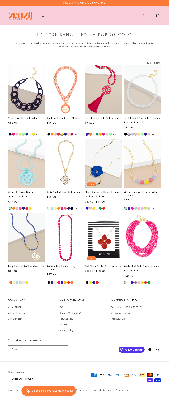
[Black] (10, 134)
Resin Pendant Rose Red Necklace (64, 192)
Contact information (103, 390)
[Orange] (52, 134)
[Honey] (100, 134)
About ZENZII (14, 307)
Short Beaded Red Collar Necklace (142, 118)
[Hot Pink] (13, 134)
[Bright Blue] (10, 208)
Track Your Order (119, 318)
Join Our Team (15, 318)
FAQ (62, 307)
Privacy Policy (66, 330)
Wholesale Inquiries (120, 313)
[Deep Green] (97, 134)
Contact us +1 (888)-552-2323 (126, 307)
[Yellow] (33, 134)
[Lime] (20, 134)
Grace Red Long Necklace (22, 192)
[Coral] (90, 134)
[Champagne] (125, 282)
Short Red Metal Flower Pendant (102, 192)
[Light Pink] (17, 134)
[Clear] (129, 282)
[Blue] (87, 208)
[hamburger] (43, 16)
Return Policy (66, 318)
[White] (30, 134)
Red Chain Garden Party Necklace (103, 266)
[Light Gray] (107, 134)
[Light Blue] (132, 134)
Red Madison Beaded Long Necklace (61, 267)
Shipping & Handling (70, 313)
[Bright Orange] (58, 208)
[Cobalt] (87, 134)
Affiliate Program (16, 313)
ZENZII (19, 390)
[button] (43, 15)
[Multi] (148, 208)
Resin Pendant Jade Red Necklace (102, 118)
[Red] (58, 134)
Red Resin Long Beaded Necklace (64, 118)
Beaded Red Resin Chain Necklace (141, 266)
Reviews (64, 324)
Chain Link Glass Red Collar (22, 118)
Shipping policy (83, 390)
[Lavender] (129, 134)
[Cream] (93, 134)
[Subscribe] (64, 349)
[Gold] (68, 134)
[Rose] (23, 282)
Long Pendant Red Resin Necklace (26, 266)
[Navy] (26, 134)
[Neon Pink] (20, 208)
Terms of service (123, 390)
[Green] (100, 208)
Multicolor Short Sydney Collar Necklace (140, 193)
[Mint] (23, 134)
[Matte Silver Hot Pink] (71, 134)
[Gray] (135, 282)
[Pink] (55, 134)
